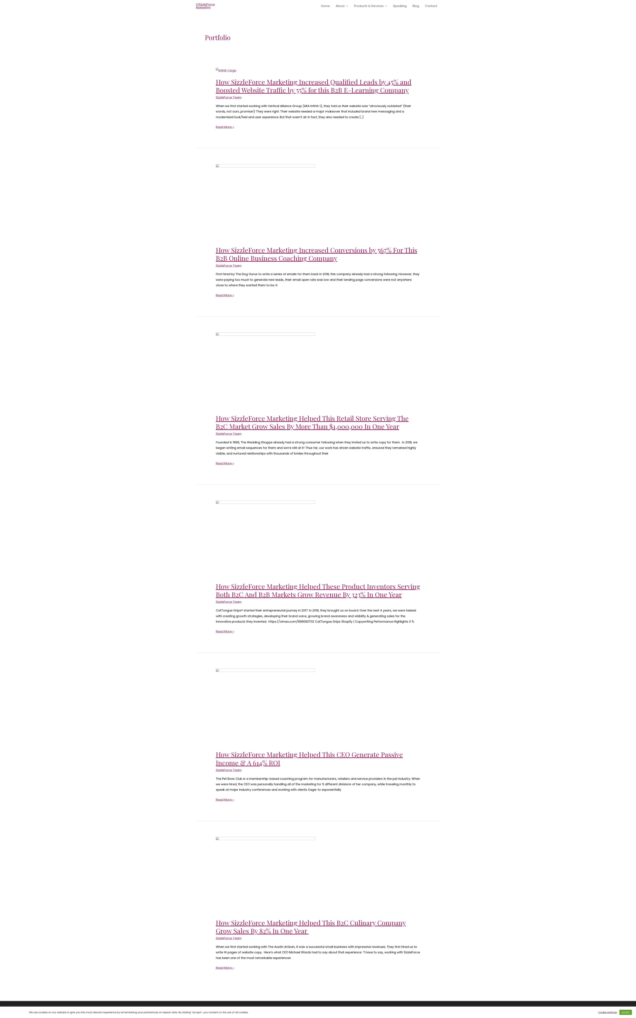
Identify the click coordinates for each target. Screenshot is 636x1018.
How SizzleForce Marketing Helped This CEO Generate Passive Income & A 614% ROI (309, 758)
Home (325, 6)
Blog (416, 6)
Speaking (400, 6)
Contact (431, 6)
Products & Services (369, 6)
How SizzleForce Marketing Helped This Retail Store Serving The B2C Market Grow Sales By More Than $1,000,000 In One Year (312, 422)
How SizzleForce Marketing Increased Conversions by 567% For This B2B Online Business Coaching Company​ (316, 254)
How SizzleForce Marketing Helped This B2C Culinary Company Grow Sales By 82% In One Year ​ (311, 926)
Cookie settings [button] (607, 1012)
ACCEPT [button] (625, 1012)
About (340, 6)
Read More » (225, 127)
